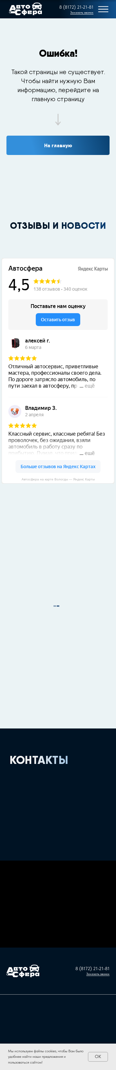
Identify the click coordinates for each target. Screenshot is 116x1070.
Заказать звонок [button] (81, 12)
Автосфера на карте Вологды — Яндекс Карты (58, 479)
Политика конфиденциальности (58, 990)
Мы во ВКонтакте (58, 986)
